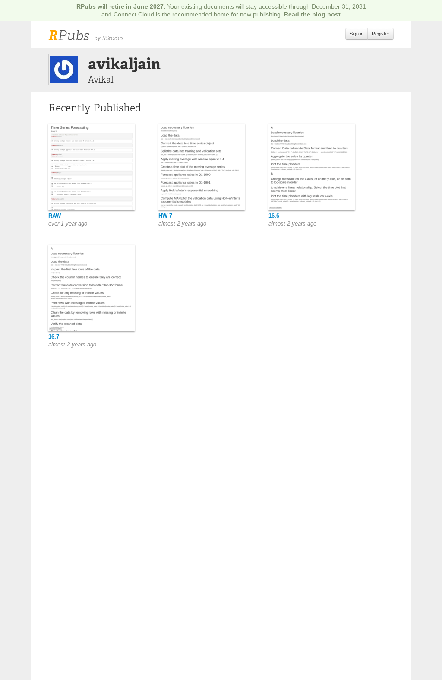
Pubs (68, 35)
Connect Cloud (134, 14)
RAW (54, 216)
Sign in (356, 33)
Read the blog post (312, 14)
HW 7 (165, 216)
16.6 (273, 216)
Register (380, 33)
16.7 (53, 337)
